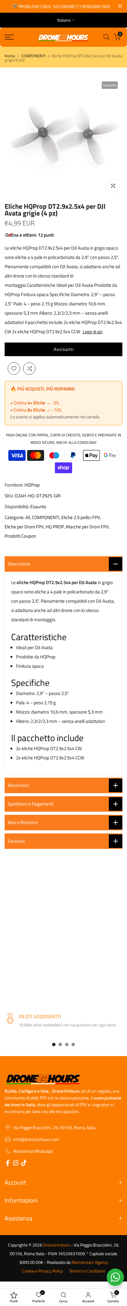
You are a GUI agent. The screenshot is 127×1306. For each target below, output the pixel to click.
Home (10, 56)
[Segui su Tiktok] (24, 1164)
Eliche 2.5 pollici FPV (80, 517)
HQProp (32, 484)
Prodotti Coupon (20, 535)
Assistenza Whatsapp (33, 1151)
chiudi (120, 6)
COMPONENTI (33, 56)
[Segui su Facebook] (8, 1164)
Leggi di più (92, 331)
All (27, 517)
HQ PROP (55, 526)
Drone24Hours (56, 1245)
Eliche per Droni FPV (24, 526)
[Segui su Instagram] (16, 1164)
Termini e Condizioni (87, 1271)
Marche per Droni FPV (87, 526)
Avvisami (64, 349)
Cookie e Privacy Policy (42, 1271)
